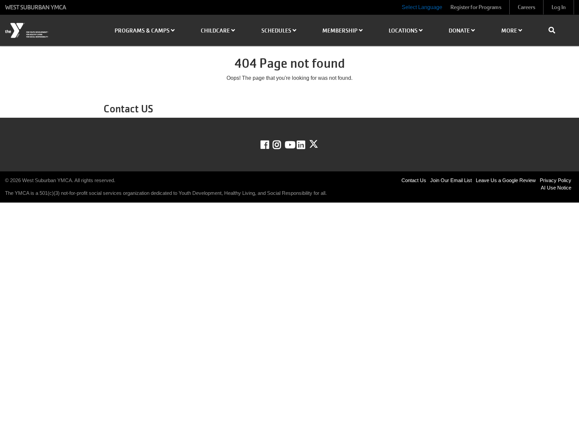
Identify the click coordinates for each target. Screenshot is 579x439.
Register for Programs (475, 7)
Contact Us (413, 180)
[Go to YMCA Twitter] (313, 144)
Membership (340, 31)
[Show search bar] (554, 30)
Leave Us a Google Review (506, 180)
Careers (526, 7)
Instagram (281, 145)
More (509, 31)
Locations (404, 31)
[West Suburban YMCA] (48, 30)
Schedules (277, 31)
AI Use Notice (556, 187)
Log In (559, 7)
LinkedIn (305, 145)
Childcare (216, 31)
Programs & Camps (143, 31)
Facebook (269, 145)
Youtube (289, 145)
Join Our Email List (451, 180)
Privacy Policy (555, 180)
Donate (460, 31)
